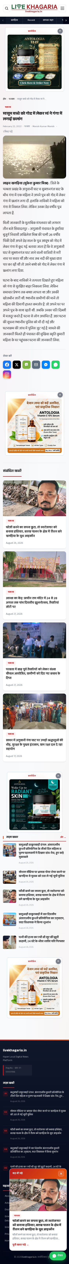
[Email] (36, 365)
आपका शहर (48, 20)
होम (4, 99)
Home (8, 1241)
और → (63, 837)
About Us (10, 1196)
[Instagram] (7, 374)
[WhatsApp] (56, 365)
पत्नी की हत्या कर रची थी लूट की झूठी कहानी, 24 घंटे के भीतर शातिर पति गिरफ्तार (42, 940)
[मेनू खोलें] (62, 8)
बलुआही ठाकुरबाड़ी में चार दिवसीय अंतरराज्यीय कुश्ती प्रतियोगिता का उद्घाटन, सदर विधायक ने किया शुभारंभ (41, 919)
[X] (17, 365)
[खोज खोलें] (6, 8)
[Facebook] (7, 365)
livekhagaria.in (15, 1051)
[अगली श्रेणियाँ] (66, 20)
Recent (31, 20)
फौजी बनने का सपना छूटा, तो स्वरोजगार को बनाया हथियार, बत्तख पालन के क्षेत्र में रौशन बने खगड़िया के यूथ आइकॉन (42, 896)
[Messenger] (46, 365)
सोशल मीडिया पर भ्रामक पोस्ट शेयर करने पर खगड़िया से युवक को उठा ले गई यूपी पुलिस (42, 874)
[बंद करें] (61, 1174)
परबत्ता (12, 99)
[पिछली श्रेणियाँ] (3, 20)
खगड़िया (14, 20)
